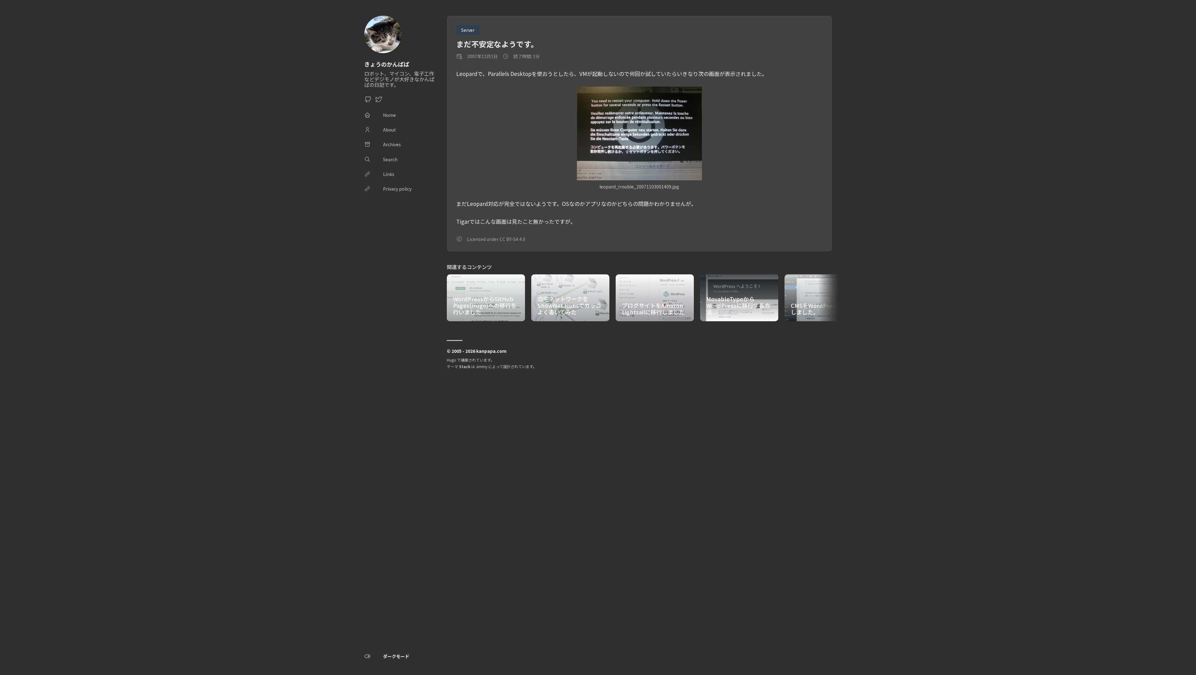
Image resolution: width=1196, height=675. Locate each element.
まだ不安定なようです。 (497, 43)
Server (468, 30)
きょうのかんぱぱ (386, 64)
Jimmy (481, 366)
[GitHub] (368, 101)
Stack (464, 366)
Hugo (451, 359)
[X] (378, 101)
